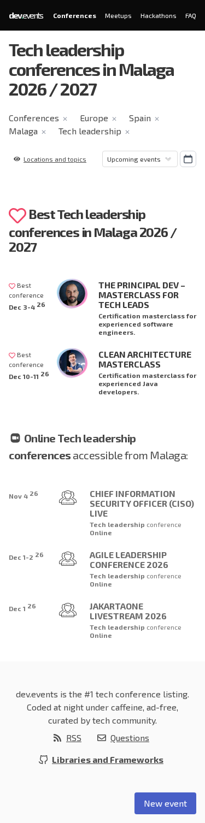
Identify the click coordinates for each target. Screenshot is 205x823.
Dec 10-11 (29, 375)
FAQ (190, 15)
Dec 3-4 (27, 305)
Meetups (118, 15)
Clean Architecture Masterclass (144, 359)
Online (101, 532)
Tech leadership (89, 131)
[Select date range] (188, 159)
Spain (140, 118)
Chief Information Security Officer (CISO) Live (142, 503)
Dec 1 (22, 607)
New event (165, 803)
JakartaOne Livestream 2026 (128, 611)
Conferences (74, 15)
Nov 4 (23, 494)
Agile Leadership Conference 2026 (129, 559)
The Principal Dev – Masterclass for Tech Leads (141, 295)
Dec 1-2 (26, 555)
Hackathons (158, 15)
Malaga (23, 131)
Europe (94, 118)
